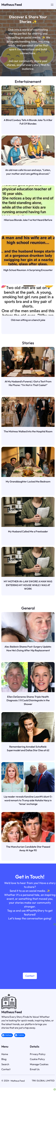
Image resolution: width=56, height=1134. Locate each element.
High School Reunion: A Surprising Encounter (28, 270)
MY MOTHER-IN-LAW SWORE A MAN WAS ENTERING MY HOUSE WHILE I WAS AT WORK (28, 585)
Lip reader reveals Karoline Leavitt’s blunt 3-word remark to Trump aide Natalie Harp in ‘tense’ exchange (28, 800)
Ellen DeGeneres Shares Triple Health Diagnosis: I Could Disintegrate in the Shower (28, 700)
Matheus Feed (11, 4)
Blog (3, 1059)
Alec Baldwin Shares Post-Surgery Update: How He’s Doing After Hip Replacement (28, 648)
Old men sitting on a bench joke (28, 320)
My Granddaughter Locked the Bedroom (28, 481)
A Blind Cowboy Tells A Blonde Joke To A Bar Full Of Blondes (28, 121)
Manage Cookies (39, 1064)
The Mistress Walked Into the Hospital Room (28, 431)
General (28, 608)
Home (4, 1054)
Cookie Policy (37, 1059)
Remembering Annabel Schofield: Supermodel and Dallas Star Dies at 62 (28, 748)
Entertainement (28, 81)
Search (5, 1064)
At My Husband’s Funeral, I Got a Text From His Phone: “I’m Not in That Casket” (28, 383)
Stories (28, 343)
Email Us (35, 1069)
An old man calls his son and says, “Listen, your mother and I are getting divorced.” (28, 171)
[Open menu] (52, 4)
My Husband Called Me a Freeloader (28, 531)
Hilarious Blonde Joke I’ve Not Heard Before (28, 219)
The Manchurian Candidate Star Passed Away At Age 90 (28, 848)
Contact (29, 975)
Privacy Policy (37, 1054)
